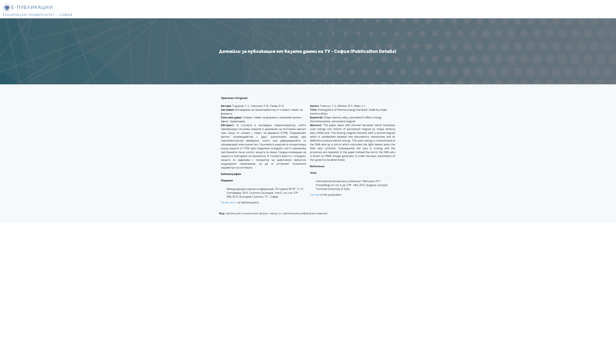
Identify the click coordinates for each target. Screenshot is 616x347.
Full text (314, 194)
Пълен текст (229, 202)
